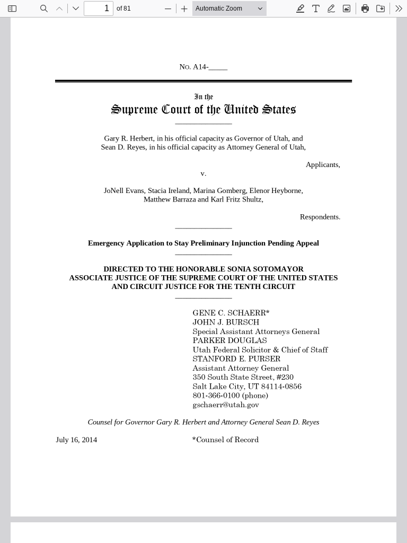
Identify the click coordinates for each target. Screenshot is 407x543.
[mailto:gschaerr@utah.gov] (225, 404)
